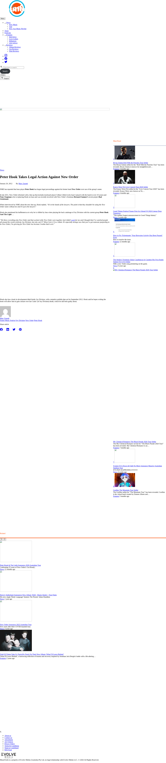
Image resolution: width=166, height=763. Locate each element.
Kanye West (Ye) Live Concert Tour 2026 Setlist (130, 187)
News (8, 23)
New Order (29, 320)
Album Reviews (15, 47)
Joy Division (20, 320)
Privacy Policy (10, 744)
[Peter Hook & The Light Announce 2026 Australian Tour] (16, 561)
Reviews (9, 45)
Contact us (8, 738)
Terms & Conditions (12, 746)
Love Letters (13, 39)
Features (9, 35)
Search (5, 71)
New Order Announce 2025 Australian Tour (16, 625)
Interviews (12, 37)
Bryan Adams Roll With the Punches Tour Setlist (130, 163)
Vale (10, 27)
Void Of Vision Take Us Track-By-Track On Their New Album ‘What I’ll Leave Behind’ (32, 654)
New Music (13, 25)
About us (8, 736)
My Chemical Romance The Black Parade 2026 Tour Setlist (134, 442)
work (73, 220)
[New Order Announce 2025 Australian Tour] (16, 621)
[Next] (4, 539)
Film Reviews (14, 51)
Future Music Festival (7, 320)
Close (3, 75)
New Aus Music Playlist (17, 29)
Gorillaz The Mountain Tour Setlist (125, 490)
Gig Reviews (13, 49)
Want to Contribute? (12, 748)
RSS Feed (8, 750)
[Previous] (1, 539)
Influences (12, 41)
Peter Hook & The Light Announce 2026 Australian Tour (20, 565)
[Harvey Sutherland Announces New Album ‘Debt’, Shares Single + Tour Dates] (16, 591)
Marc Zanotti (23, 184)
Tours (7, 31)
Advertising (9, 740)
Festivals (8, 33)
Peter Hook (38, 320)
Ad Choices (9, 742)
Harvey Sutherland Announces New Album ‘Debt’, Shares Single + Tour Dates (28, 595)
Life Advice (13, 43)
